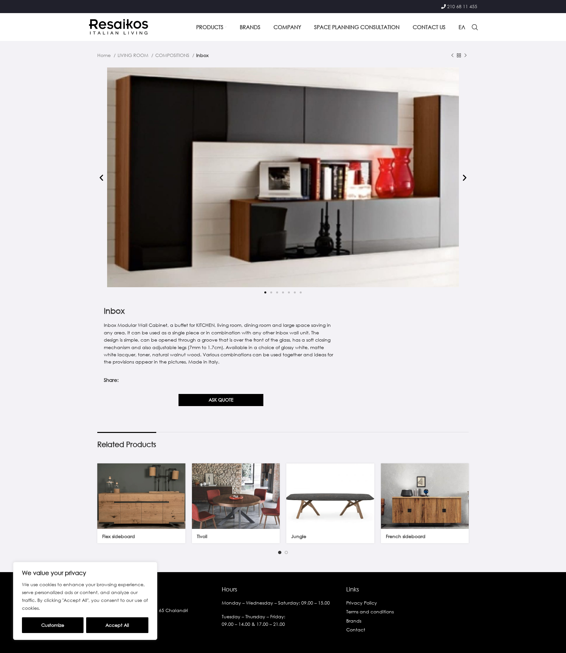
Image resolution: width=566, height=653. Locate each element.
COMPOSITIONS (173, 55)
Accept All (117, 625)
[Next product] (465, 55)
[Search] (474, 27)
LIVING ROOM (134, 55)
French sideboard (405, 536)
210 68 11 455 (462, 6)
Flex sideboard (118, 536)
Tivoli (202, 536)
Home (104, 55)
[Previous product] (452, 55)
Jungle (298, 536)
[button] (101, 178)
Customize (52, 625)
